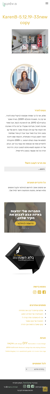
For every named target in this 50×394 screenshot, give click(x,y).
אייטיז (17, 351)
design (20, 344)
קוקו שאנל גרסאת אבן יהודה (32, 324)
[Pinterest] (39, 293)
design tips (29, 347)
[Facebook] (44, 293)
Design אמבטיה (41, 344)
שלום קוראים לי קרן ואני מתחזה (31, 310)
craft (15, 344)
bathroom (14, 347)
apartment (23, 351)
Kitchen (43, 347)
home (8, 351)
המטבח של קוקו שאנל (34, 321)
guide (29, 351)
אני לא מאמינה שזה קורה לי (32, 317)
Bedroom (22, 347)
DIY (25, 343)
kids (34, 347)
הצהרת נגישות (13, 387)
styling (38, 347)
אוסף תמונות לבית (37, 351)
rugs (44, 351)
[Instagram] (34, 293)
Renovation (32, 344)
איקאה (10, 343)
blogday (13, 351)
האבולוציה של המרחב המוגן (32, 314)
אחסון (8, 347)
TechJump (27, 383)
